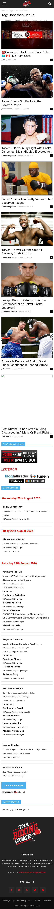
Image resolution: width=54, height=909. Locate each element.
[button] (50, 4)
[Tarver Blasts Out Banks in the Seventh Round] (27, 81)
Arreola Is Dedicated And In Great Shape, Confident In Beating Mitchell (25, 363)
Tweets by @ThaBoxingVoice (15, 809)
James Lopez (6, 109)
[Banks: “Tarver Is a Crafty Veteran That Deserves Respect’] (27, 178)
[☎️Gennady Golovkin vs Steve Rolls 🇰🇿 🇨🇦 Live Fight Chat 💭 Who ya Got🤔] (27, 34)
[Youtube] (43, 890)
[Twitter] (35, 890)
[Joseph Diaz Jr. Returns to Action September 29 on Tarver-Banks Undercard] (27, 280)
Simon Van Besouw (9, 311)
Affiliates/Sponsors (24, 901)
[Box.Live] (13, 792)
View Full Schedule (13, 785)
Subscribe (47, 901)
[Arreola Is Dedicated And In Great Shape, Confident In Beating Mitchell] (27, 337)
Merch (37, 901)
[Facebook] (11, 890)
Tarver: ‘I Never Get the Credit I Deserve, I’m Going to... (21, 251)
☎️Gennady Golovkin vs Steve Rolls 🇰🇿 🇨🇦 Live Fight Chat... (25, 54)
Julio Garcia (6, 369)
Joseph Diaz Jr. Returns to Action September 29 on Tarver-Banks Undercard (23, 304)
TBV (3, 60)
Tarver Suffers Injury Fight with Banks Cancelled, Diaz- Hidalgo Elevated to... (26, 149)
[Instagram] (19, 890)
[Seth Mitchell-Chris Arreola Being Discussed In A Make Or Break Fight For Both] (27, 400)
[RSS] (27, 890)
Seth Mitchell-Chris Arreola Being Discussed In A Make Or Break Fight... (26, 430)
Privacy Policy (8, 901)
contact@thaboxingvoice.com (32, 872)
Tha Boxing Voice (8, 155)
